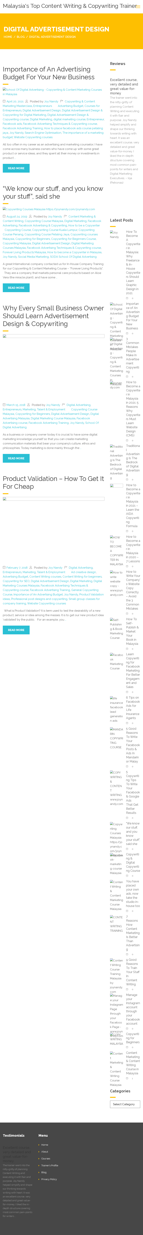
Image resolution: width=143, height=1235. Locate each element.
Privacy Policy (49, 1179)
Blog (44, 1172)
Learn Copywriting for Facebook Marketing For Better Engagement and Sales (133, 670)
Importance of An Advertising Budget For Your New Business (49, 73)
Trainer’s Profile (49, 1165)
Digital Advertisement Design (42, 110)
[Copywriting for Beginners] (116, 1039)
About (44, 1151)
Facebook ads (12, 123)
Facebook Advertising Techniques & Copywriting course (60, 123)
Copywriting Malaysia (17, 243)
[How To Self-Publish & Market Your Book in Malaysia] (116, 628)
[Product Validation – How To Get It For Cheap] (53, 529)
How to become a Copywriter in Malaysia (74, 252)
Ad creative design (83, 572)
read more (16, 168)
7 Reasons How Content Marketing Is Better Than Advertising (133, 933)
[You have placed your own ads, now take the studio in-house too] (116, 895)
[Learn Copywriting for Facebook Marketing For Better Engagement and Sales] (116, 661)
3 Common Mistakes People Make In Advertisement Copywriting (132, 355)
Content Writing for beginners (82, 576)
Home (44, 1144)
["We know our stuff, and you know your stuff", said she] (49, 209)
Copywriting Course (18, 230)
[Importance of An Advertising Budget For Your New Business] (53, 91)
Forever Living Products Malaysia (24, 252)
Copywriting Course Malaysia (44, 221)
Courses (45, 1158)
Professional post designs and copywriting (39, 599)
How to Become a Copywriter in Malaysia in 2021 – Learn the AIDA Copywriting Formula (133, 505)
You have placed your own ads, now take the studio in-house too (133, 894)
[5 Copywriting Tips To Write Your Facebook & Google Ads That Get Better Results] (116, 788)
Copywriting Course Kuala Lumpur (54, 230)
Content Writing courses (45, 576)
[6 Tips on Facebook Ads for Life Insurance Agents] (116, 709)
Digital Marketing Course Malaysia (53, 418)
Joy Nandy (51, 101)
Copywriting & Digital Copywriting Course (133, 862)
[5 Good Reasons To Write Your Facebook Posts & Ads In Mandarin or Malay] (116, 738)
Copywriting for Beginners (32, 239)
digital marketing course (69, 119)
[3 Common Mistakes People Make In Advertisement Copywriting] (116, 362)
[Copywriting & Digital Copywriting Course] (116, 863)
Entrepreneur (95, 119)
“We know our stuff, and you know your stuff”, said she (53, 192)
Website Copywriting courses (33, 137)
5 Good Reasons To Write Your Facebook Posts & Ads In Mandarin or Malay (133, 745)
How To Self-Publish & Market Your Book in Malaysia (132, 631)
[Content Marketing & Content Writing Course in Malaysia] (116, 1069)
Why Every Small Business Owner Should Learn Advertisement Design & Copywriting (53, 316)
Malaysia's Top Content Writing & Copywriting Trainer (70, 6)
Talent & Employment (51, 409)
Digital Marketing (41, 119)
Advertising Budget (70, 106)
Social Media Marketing (33, 256)
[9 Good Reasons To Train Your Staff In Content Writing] (116, 976)
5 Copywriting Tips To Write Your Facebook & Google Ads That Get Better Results (133, 792)
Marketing (29, 409)
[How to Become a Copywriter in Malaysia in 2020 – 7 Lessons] (116, 551)
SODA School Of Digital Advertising (73, 256)
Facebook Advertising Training (23, 128)
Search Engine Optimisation (43, 132)
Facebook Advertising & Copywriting (43, 225)
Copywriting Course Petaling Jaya (47, 234)
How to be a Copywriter (84, 225)
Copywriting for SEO (16, 581)
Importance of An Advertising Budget (38, 594)
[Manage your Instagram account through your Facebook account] (116, 1015)
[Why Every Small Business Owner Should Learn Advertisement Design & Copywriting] (53, 366)
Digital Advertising (78, 405)
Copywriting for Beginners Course (73, 239)
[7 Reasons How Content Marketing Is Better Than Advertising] (116, 924)
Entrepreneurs (42, 106)
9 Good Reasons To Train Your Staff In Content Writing (132, 972)
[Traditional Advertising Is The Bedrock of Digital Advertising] (116, 462)
